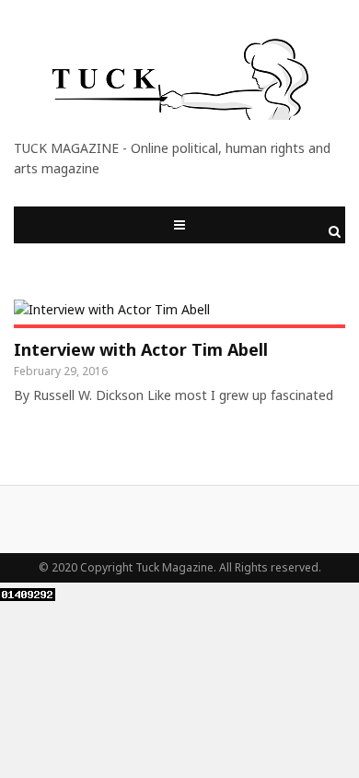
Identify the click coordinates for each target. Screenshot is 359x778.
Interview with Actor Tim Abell (141, 349)
